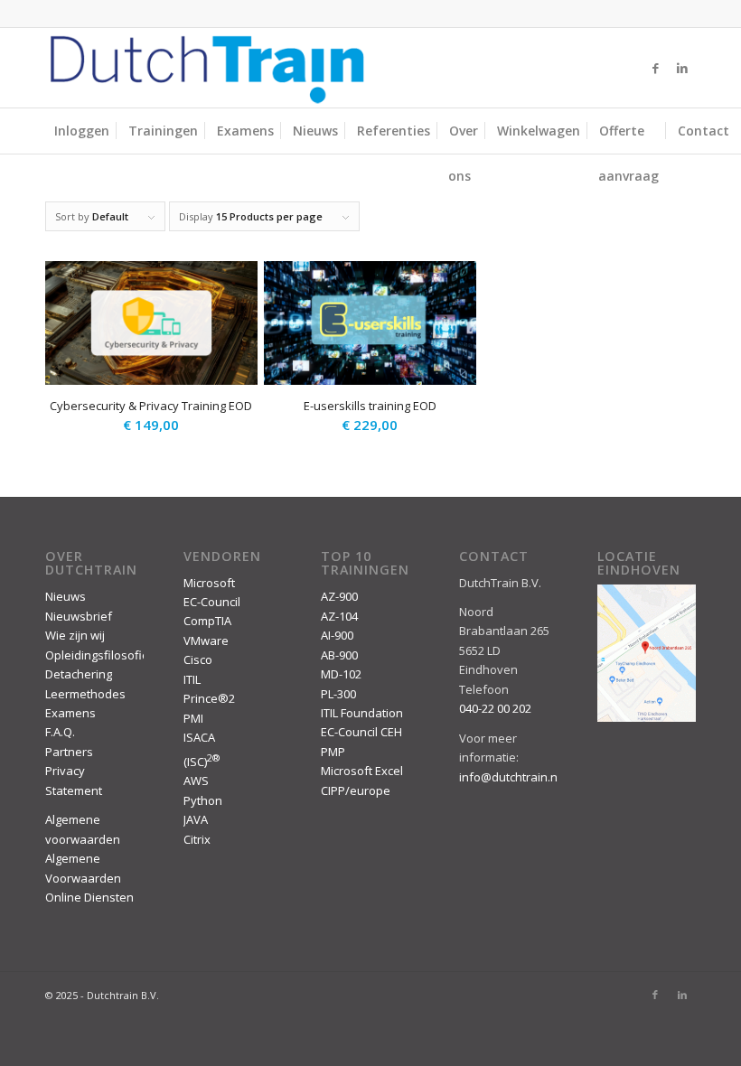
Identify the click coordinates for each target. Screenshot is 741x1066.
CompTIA (207, 620)
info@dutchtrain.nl (509, 777)
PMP (333, 751)
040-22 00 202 (495, 708)
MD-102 (341, 674)
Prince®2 (209, 698)
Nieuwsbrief (78, 616)
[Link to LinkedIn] (682, 67)
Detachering (78, 674)
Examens (70, 713)
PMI (193, 718)
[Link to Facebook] (655, 67)
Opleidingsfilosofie (97, 655)
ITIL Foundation (362, 713)
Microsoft (209, 583)
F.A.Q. (60, 732)
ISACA (199, 737)
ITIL (192, 679)
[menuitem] (81, 131)
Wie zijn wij (75, 635)
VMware (206, 640)
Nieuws (65, 596)
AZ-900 (339, 596)
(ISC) (201, 761)
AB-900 (339, 655)
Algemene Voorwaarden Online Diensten (89, 877)
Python (202, 800)
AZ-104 (339, 616)
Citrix (197, 839)
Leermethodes (85, 694)
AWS (196, 780)
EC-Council (211, 602)
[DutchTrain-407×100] (207, 68)
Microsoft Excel (362, 770)
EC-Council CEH (361, 732)
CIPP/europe (355, 790)
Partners (69, 751)
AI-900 (337, 635)
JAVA (195, 819)
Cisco (197, 659)
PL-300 (338, 694)
